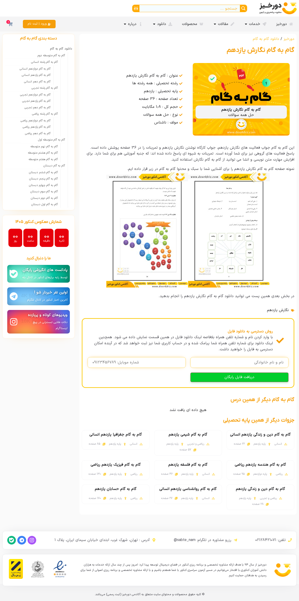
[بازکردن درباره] (125, 24)
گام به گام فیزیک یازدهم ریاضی (116, 464)
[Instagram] (32, 540)
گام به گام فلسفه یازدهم (187, 464)
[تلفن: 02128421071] (290, 540)
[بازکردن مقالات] (215, 24)
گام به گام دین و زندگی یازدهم (260, 489)
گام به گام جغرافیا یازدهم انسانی (115, 434)
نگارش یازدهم (278, 310)
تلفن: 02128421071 (270, 540)
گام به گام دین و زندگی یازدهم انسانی (260, 434)
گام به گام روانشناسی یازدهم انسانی (188, 489)
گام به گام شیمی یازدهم (188, 434)
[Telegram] (21, 540)
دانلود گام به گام (266, 39)
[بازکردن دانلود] (154, 24)
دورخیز (289, 39)
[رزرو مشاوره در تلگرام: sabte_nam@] (235, 540)
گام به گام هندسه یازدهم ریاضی (260, 464)
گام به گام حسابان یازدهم (115, 489)
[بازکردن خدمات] (246, 24)
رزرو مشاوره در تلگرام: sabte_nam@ (202, 540)
